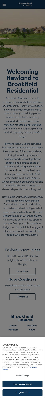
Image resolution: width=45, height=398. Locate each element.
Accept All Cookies (22, 393)
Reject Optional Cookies (23, 384)
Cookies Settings (22, 375)
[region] (22, 367)
